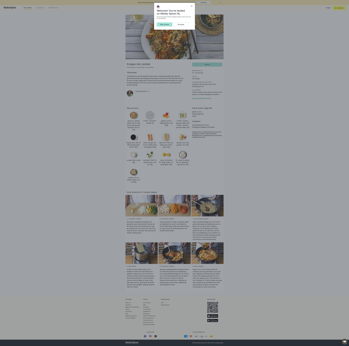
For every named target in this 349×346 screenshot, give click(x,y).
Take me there (164, 24)
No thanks (181, 24)
